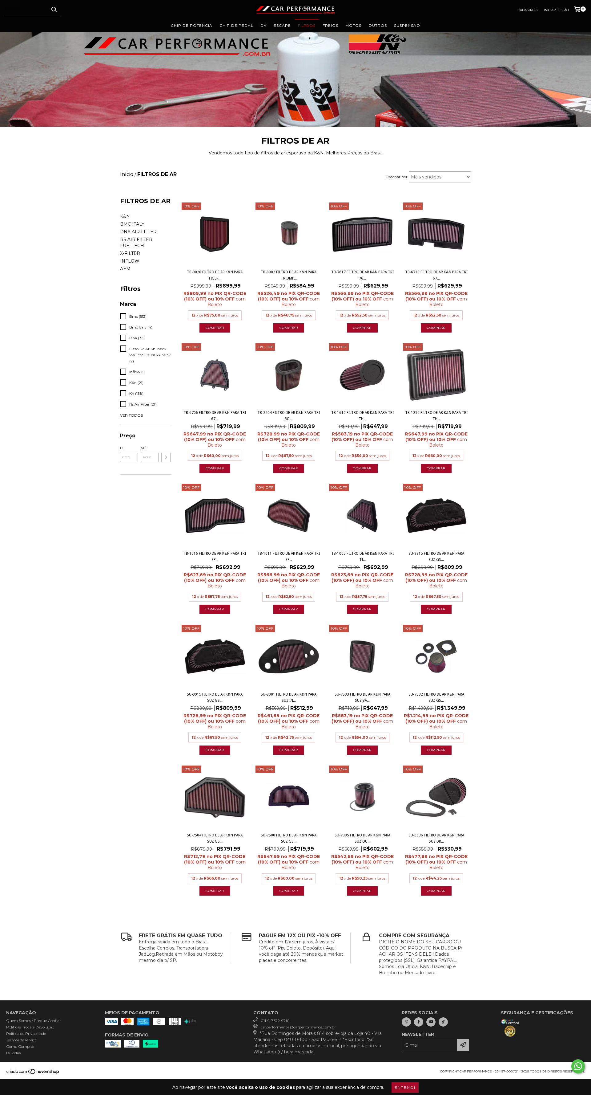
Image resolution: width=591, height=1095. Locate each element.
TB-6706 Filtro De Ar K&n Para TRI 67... (214, 416)
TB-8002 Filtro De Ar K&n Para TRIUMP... (288, 275)
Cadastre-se (529, 10)
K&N (125, 216)
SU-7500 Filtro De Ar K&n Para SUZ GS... (288, 838)
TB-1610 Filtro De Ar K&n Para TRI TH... (362, 416)
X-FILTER (130, 253)
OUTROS (377, 25)
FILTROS (307, 25)
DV (263, 25)
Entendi (405, 1087)
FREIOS (330, 25)
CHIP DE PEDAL (236, 25)
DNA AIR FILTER (138, 232)
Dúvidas (13, 1053)
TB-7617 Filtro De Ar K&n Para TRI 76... (362, 275)
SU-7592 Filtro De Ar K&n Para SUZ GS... (436, 697)
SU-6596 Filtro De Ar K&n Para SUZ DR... (436, 838)
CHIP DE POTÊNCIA (191, 25)
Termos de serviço (21, 1040)
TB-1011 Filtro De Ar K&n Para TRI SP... (288, 556)
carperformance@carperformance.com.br (298, 1027)
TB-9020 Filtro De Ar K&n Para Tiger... (215, 275)
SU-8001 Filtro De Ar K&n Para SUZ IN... (288, 697)
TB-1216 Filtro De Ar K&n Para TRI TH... (436, 416)
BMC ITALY (132, 224)
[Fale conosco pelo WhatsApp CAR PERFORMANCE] (578, 1066)
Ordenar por (396, 176)
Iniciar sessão (556, 10)
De (122, 448)
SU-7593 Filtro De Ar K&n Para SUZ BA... (362, 697)
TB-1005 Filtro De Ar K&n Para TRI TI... (362, 556)
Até (144, 448)
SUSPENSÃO (407, 25)
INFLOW (129, 261)
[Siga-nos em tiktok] (443, 1022)
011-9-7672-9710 (275, 1020)
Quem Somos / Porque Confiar (33, 1020)
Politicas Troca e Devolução (30, 1027)
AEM (125, 269)
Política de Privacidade (26, 1033)
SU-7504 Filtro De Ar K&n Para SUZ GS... (215, 838)
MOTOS (353, 25)
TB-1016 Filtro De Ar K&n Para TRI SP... (214, 556)
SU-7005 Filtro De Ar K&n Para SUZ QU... (362, 838)
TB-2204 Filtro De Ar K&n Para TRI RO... (288, 416)
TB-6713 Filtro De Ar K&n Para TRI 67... (436, 275)
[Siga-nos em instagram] (406, 1022)
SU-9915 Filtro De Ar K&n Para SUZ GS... (436, 556)
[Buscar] (54, 9)
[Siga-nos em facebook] (418, 1022)
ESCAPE (282, 25)
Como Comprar (20, 1046)
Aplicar (166, 457)
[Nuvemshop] (33, 1073)
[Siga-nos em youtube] (431, 1022)
